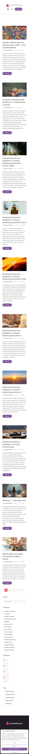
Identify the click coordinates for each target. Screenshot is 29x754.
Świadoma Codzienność (10, 639)
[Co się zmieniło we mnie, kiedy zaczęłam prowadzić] (6, 673)
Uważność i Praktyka (9, 645)
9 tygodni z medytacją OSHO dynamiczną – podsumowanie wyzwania (13, 102)
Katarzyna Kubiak (8, 50)
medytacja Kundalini (9, 697)
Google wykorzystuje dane (13, 738)
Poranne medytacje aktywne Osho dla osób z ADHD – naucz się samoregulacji (14, 45)
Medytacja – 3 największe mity (14, 500)
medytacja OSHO (9, 700)
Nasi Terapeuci (8, 626)
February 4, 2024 (17, 503)
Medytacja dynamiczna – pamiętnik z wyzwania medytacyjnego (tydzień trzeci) (14, 219)
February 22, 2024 (17, 225)
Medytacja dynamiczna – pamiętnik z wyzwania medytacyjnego (12, 444)
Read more (7, 73)
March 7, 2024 (16, 168)
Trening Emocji (8, 642)
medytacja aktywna (9, 691)
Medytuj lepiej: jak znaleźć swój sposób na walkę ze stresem (12, 556)
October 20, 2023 (17, 561)
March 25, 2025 (16, 50)
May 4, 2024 (16, 107)
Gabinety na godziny (9, 616)
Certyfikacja (7, 614)
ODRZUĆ (14, 743)
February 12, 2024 (17, 281)
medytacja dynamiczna (10, 694)
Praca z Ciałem (8, 629)
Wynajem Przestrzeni (9, 647)
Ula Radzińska (8, 703)
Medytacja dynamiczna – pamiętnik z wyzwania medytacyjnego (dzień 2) (12, 389)
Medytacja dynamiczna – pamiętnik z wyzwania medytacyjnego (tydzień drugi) (14, 276)
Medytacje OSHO (8, 624)
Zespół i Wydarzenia (9, 650)
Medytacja (7, 621)
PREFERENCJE (14, 746)
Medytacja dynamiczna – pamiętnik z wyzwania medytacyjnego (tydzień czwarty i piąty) (12, 162)
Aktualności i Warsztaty (10, 611)
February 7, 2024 (17, 338)
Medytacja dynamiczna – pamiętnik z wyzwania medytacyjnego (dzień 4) (12, 333)
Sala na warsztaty (9, 637)
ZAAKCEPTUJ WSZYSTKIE (14, 749)
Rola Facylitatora (8, 634)
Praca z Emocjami (9, 632)
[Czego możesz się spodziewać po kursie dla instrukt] (6, 667)
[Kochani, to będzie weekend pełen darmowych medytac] (6, 661)
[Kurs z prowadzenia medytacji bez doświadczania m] (6, 679)
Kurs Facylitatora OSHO (10, 619)
